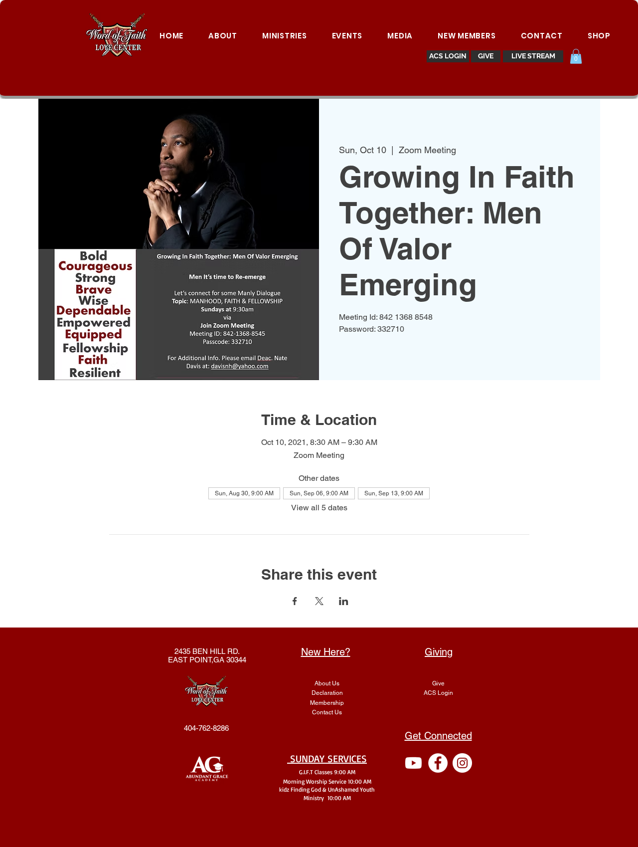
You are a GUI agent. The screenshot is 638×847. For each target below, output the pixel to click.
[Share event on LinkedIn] (343, 601)
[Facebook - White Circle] (438, 763)
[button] (576, 56)
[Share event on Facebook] (295, 601)
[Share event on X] (319, 601)
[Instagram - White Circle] (462, 763)
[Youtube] (413, 763)
